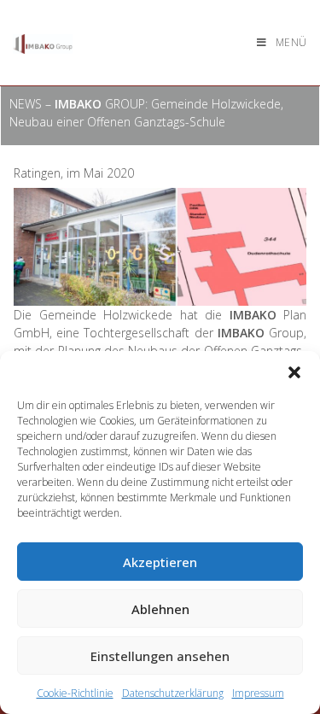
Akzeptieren (160, 562)
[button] (294, 372)
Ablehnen (160, 608)
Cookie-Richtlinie (75, 693)
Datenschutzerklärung (173, 693)
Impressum (258, 693)
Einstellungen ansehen (160, 655)
